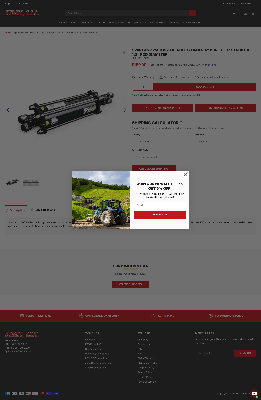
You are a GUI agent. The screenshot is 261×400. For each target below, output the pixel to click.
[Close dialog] (185, 174)
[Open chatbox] (254, 393)
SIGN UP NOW (160, 214)
